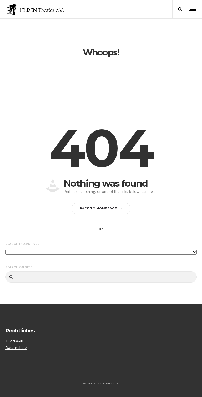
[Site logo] (34, 9)
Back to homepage (98, 208)
